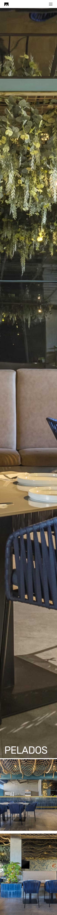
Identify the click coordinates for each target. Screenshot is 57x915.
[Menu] (50, 4)
